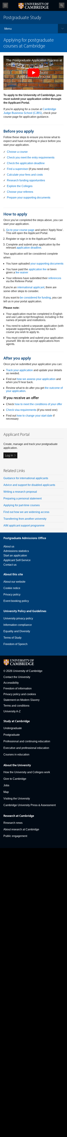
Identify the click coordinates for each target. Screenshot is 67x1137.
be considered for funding (35, 297)
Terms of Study (12, 637)
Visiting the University (16, 798)
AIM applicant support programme (23, 525)
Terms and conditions (16, 705)
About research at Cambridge (21, 829)
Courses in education (16, 754)
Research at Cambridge (18, 816)
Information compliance (17, 624)
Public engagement (15, 836)
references (54, 278)
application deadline (28, 247)
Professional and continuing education (26, 741)
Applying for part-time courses (21, 505)
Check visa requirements (21, 409)
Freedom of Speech (15, 644)
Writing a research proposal (20, 491)
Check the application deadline (26, 163)
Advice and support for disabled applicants (29, 484)
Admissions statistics (16, 551)
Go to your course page (20, 229)
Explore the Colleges (19, 186)
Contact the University (16, 677)
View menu (5, 5)
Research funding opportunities (26, 180)
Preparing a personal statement (22, 498)
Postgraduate (11, 734)
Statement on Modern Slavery (21, 699)
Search (61, 5)
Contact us (9, 564)
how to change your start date (34, 415)
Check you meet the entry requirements (30, 157)
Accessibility (11, 682)
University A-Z (12, 711)
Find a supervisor (17, 168)
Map (6, 791)
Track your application (19, 370)
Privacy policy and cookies (19, 694)
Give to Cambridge (14, 778)
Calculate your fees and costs (25, 174)
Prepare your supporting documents (28, 197)
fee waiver (22, 272)
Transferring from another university (24, 518)
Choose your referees (20, 191)
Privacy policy (11, 594)
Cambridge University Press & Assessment (29, 805)
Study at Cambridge (16, 721)
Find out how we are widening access (26, 512)
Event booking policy (16, 600)
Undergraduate (12, 728)
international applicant (30, 287)
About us (8, 546)
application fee (38, 269)
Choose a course (17, 151)
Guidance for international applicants (25, 478)
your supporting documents (46, 263)
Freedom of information (17, 688)
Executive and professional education (26, 747)
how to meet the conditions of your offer (38, 404)
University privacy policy (18, 618)
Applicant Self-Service (17, 560)
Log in (9, 455)
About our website (14, 581)
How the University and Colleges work (26, 772)
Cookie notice (11, 588)
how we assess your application (36, 379)
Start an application (15, 555)
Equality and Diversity (16, 631)
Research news (13, 822)
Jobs (6, 785)
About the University (17, 765)
